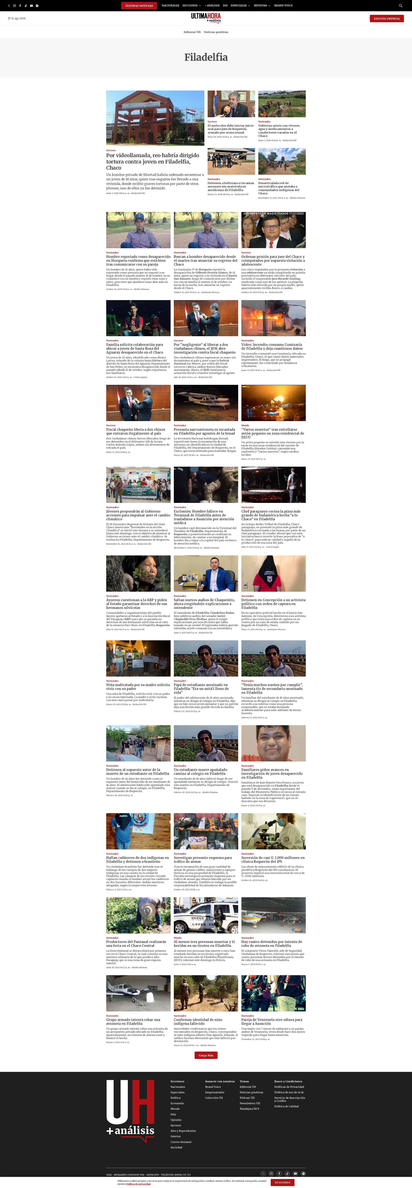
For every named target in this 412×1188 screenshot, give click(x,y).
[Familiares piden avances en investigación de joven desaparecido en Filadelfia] (273, 743)
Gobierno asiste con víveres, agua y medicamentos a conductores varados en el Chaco (279, 131)
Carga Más (206, 1055)
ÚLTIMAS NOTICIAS (139, 5)
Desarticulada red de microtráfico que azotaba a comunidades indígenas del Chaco (278, 188)
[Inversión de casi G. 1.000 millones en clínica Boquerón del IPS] (273, 831)
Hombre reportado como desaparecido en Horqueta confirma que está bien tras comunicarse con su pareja (138, 260)
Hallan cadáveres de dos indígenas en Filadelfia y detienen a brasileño (137, 860)
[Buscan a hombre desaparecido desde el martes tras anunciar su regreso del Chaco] (206, 230)
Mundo (245, 425)
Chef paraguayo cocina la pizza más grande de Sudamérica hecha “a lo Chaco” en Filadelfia (270, 515)
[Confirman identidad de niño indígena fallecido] (206, 993)
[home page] (206, 18)
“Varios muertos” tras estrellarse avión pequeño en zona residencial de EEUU (272, 433)
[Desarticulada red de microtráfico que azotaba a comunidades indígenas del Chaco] (282, 161)
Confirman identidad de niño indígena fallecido (198, 1022)
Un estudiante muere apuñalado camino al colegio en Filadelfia (200, 772)
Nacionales (264, 121)
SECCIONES (190, 5)
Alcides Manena (297, 198)
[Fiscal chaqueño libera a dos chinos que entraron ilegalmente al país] (138, 403)
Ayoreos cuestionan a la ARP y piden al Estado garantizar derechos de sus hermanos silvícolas (136, 604)
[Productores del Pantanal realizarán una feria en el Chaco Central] (138, 915)
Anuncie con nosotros (220, 1081)
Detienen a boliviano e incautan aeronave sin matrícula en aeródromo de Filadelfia (231, 186)
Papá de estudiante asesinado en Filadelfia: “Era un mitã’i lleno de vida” (201, 689)
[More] (200, 6)
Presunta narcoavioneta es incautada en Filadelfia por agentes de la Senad (204, 431)
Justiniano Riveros (210, 292)
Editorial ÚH (192, 32)
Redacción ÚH (138, 193)
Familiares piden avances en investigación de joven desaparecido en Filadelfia (272, 773)
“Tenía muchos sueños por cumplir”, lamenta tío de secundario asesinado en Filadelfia (272, 689)
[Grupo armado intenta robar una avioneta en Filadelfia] (138, 993)
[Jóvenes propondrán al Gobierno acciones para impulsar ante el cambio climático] (138, 485)
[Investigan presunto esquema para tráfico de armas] (206, 831)
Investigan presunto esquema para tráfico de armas (203, 860)
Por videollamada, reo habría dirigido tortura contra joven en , (152, 161)
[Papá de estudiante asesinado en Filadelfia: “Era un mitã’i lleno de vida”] (206, 658)
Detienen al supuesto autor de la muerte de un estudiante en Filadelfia (137, 772)
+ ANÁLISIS (212, 5)
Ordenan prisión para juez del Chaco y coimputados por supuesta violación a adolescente (273, 260)
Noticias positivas (216, 32)
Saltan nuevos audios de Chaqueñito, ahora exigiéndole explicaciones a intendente (204, 604)
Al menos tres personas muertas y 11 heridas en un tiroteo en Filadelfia (204, 944)
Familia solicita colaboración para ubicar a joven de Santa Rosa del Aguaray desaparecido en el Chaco (134, 348)
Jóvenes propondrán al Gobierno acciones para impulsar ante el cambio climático (138, 515)
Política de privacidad (138, 1184)
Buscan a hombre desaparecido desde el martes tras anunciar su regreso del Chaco (206, 260)
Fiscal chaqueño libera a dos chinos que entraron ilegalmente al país (135, 431)
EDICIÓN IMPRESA (387, 18)
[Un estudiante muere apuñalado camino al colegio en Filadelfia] (206, 743)
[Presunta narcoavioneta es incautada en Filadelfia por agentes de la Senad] (206, 403)
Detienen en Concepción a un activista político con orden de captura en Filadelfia (273, 604)
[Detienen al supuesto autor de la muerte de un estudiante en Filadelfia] (138, 743)
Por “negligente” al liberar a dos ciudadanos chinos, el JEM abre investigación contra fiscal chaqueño (205, 348)
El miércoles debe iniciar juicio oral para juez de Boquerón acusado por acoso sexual (231, 129)
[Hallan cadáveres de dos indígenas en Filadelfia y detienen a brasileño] (138, 831)
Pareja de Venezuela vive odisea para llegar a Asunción (271, 1022)
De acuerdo (282, 1182)
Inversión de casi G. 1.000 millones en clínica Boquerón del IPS (273, 860)
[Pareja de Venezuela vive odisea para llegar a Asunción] (273, 993)
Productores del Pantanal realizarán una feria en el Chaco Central (136, 944)
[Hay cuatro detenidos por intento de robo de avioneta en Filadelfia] (273, 915)
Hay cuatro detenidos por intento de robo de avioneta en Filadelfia (271, 944)
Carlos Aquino (140, 377)
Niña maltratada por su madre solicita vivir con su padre (138, 687)
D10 (225, 5)
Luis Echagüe (272, 547)
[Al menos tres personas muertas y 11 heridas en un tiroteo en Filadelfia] (206, 915)
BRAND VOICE (283, 5)
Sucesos (111, 150)
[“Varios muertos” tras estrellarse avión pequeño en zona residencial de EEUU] (273, 403)
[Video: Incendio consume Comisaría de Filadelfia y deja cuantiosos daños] (273, 318)
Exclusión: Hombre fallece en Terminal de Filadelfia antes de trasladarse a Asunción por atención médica (204, 517)
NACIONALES (170, 5)
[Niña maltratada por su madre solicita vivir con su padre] (138, 658)
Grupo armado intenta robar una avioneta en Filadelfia (133, 1022)
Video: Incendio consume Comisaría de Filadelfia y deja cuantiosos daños (272, 347)
